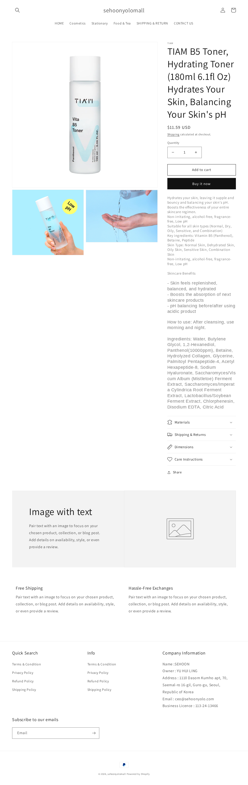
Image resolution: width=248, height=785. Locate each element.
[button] (17, 10)
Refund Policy (23, 681)
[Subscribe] (93, 733)
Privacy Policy (22, 672)
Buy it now (201, 183)
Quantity (173, 143)
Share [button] (177, 472)
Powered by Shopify (138, 774)
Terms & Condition (26, 664)
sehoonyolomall (117, 774)
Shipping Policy (24, 689)
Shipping (173, 134)
